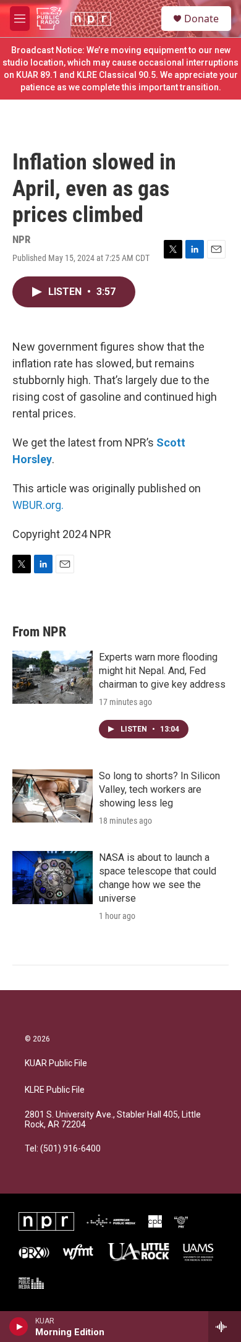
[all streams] (224, 1326)
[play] (19, 1326)
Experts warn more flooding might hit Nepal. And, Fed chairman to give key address (162, 670)
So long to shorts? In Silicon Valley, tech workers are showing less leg (159, 789)
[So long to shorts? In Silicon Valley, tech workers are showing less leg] (52, 796)
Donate (201, 18)
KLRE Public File (55, 1090)
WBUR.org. (38, 504)
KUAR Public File (56, 1063)
